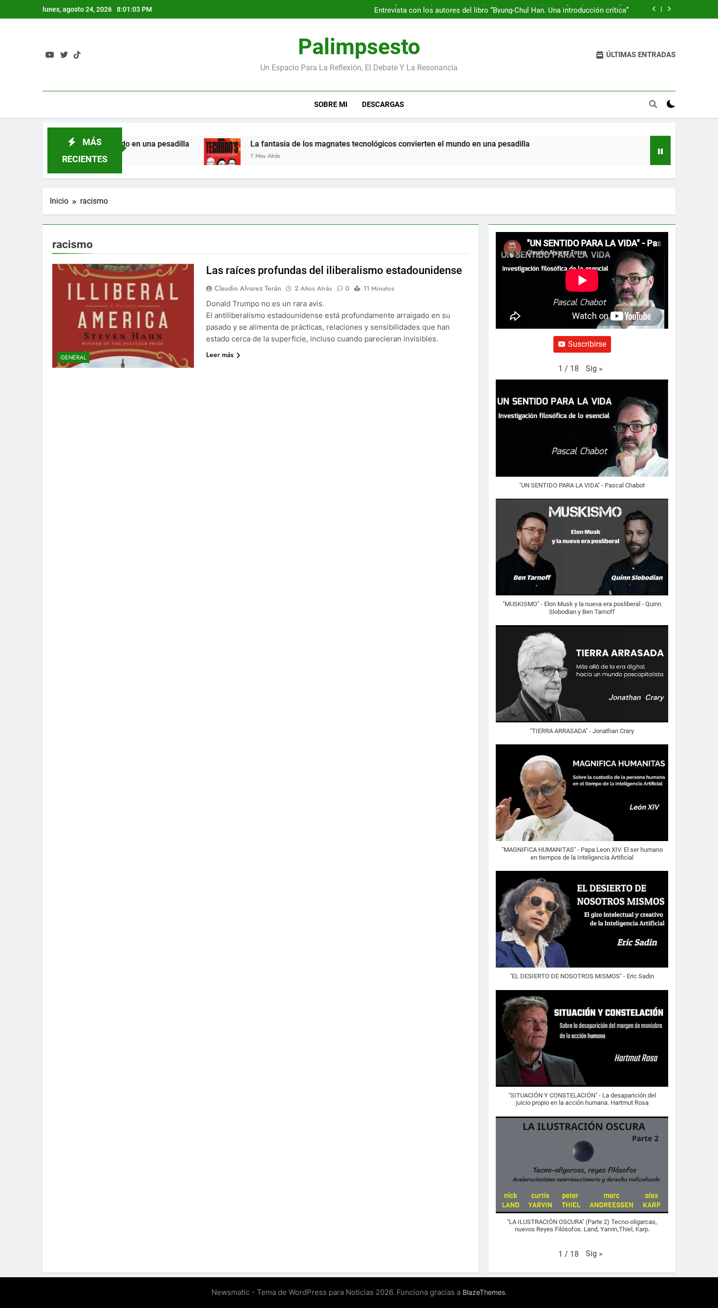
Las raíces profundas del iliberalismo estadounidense (334, 270)
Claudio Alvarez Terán (247, 288)
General (73, 357)
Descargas (383, 104)
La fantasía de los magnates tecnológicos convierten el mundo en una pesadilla (369, 143)
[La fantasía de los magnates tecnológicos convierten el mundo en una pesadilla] (201, 156)
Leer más (219, 354)
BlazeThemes (484, 1292)
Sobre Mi (330, 104)
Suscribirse (587, 344)
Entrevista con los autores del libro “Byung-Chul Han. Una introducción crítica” (501, 9)
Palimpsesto (359, 47)
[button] (594, 369)
